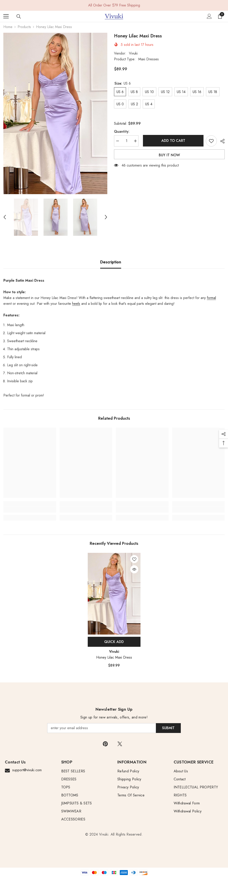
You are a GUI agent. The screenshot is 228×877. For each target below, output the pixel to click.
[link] (29, 510)
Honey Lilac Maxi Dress (114, 657)
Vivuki (133, 53)
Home (7, 26)
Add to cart (172, 140)
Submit (168, 727)
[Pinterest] (105, 743)
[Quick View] (134, 569)
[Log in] (209, 16)
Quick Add (114, 641)
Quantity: (121, 131)
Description (110, 262)
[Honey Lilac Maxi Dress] (114, 594)
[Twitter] (119, 743)
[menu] (6, 16)
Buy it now (169, 155)
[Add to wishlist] (211, 141)
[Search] (18, 16)
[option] (55, 113)
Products (24, 26)
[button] (4, 217)
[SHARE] (221, 141)
